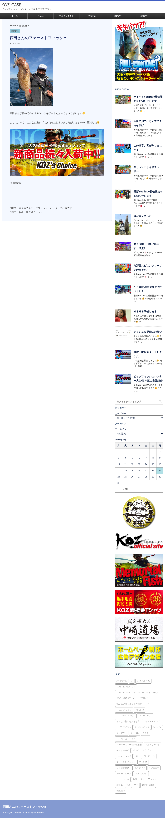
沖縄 (128, 785)
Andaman (121, 681)
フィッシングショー (125, 762)
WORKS (92, 16)
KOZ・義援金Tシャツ (126, 698)
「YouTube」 (144, 716)
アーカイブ (120, 429)
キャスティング (152, 721)
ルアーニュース (123, 774)
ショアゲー (121, 733)
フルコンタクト (66, 16)
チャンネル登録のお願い (148, 331)
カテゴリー (120, 413)
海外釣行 (144, 16)
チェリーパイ (122, 750)
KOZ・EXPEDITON (125, 687)
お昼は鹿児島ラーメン (31, 212)
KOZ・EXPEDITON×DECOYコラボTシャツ (137, 692)
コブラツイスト (123, 727)
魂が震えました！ (144, 216)
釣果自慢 (120, 791)
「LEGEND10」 (124, 710)
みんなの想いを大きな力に (129, 721)
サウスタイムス (142, 727)
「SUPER (139, 710)
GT (132, 681)
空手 (136, 785)
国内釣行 (118, 16)
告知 (142, 779)
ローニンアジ (122, 779)
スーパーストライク (125, 739)
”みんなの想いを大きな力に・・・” (132, 704)
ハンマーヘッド (123, 756)
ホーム (14, 16)
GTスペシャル (143, 681)
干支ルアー (153, 779)
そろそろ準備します (145, 311)
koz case (11, 5)
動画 (135, 779)
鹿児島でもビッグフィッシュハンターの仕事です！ (46, 208)
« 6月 (125, 489)
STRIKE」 (145, 698)
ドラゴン (146, 750)
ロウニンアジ (141, 774)
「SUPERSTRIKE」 (125, 716)
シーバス (135, 733)
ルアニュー (154, 768)
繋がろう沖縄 (148, 785)
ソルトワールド (152, 745)
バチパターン (148, 756)
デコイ (136, 750)
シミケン (157, 727)
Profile (41, 16)
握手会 (119, 785)
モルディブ (140, 768)
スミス (145, 733)
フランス (143, 762)
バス (137, 756)
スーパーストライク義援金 (129, 745)
